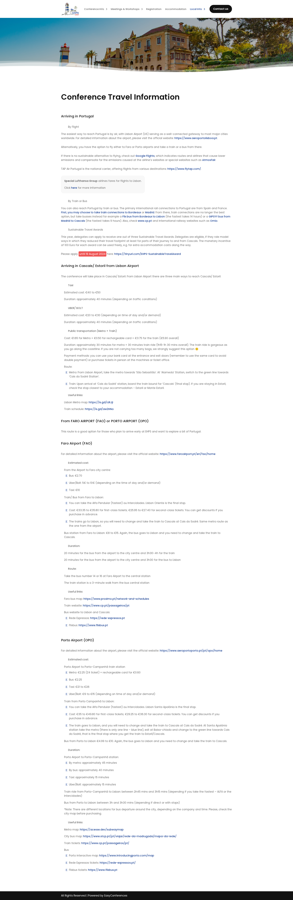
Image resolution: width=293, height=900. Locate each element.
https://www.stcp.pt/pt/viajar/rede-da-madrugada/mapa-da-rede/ (130, 836)
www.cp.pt (145, 221)
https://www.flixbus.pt (93, 625)
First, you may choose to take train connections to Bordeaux (101, 212)
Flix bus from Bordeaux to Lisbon (143, 216)
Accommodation (175, 9)
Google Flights (145, 156)
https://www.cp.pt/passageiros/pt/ (105, 843)
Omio (213, 221)
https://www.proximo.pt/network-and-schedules (116, 599)
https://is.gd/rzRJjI (101, 402)
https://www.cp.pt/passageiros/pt (106, 605)
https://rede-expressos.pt (107, 618)
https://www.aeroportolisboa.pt (195, 138)
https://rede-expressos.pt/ (118, 863)
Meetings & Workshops (125, 9)
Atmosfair (208, 160)
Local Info (196, 9)
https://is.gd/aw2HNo (99, 409)
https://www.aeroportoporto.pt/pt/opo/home (191, 650)
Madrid (149, 212)
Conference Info (94, 9)
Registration (153, 9)
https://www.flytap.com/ (184, 169)
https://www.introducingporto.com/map (126, 855)
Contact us (220, 9)
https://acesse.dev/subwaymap (102, 829)
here (74, 188)
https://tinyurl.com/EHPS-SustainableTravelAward (147, 254)
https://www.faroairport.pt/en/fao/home (187, 454)
